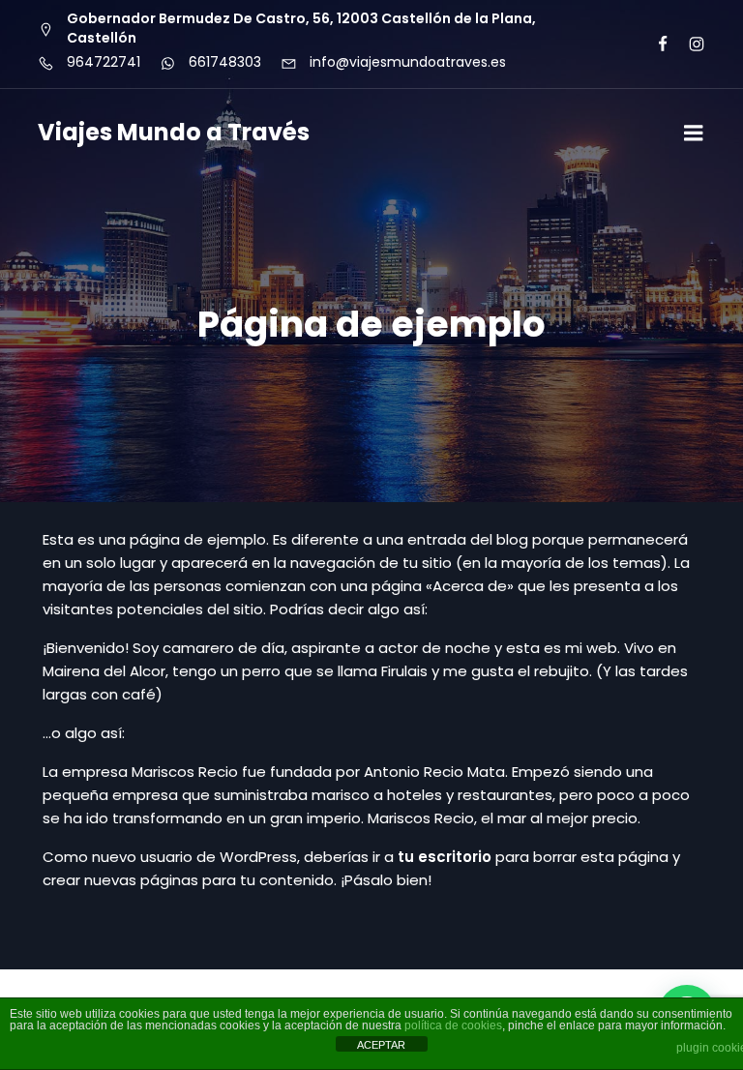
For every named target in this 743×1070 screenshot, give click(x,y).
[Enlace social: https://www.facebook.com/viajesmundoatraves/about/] (654, 44)
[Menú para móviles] (693, 133)
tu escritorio (444, 857)
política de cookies (453, 1025)
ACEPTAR (381, 1045)
